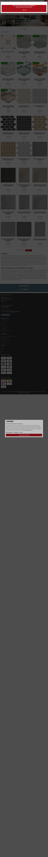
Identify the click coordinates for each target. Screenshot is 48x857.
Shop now (25, 9)
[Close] (45, 3)
